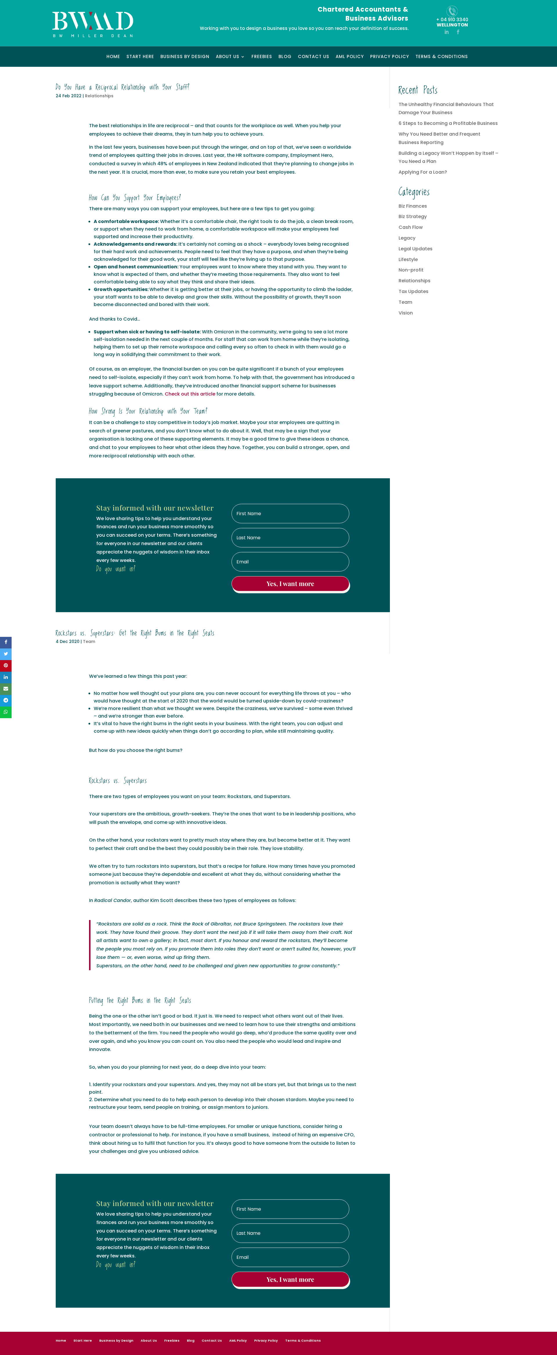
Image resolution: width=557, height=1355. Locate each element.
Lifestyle (408, 259)
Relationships (99, 96)
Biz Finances (413, 206)
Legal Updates (416, 248)
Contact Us (313, 57)
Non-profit (411, 270)
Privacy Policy (389, 57)
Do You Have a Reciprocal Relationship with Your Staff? (123, 87)
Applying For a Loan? (423, 172)
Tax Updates (413, 291)
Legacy (407, 238)
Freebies (262, 57)
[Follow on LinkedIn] (446, 32)
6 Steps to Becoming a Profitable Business (448, 123)
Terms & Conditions (441, 57)
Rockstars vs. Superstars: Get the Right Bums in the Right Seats (135, 633)
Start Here (140, 57)
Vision (406, 313)
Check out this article (190, 394)
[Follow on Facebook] (458, 32)
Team (89, 641)
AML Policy (350, 57)
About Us (227, 57)
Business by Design (184, 57)
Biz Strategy (413, 216)
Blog (285, 57)
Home (113, 57)
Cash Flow (411, 227)
